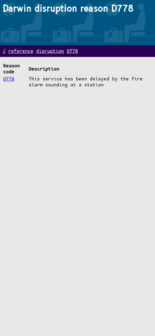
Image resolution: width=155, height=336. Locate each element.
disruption (50, 51)
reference (20, 51)
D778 (72, 51)
